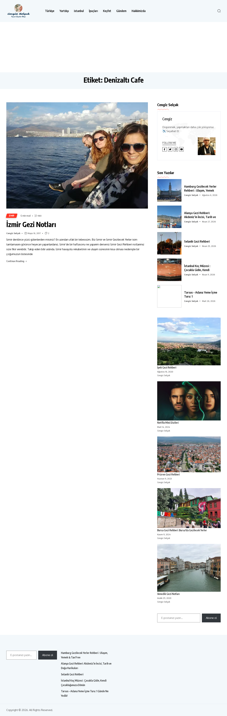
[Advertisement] (113, 47)
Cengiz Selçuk (13, 233)
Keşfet (107, 10)
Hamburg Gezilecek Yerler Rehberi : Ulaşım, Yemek (200, 188)
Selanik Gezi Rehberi (197, 241)
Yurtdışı (64, 10)
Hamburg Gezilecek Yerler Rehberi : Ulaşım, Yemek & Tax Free (84, 655)
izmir (12, 215)
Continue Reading (15, 261)
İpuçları (93, 10)
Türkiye (49, 10)
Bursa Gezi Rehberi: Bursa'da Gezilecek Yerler (182, 530)
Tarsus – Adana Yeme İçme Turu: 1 (200, 294)
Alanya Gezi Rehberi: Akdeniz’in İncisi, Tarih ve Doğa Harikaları (86, 666)
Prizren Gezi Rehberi (168, 474)
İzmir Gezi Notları (31, 224)
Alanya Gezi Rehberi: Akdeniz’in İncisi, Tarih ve (200, 215)
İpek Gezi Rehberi (166, 367)
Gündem (121, 10)
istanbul (79, 10)
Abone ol (211, 618)
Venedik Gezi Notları (168, 594)
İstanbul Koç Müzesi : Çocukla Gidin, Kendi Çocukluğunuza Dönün (84, 683)
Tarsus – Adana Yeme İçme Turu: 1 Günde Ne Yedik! (85, 693)
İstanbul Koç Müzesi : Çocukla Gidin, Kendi (197, 268)
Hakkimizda (139, 10)
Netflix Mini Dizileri (168, 422)
